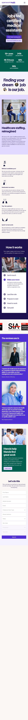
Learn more (8, 468)
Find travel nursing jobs (14, 37)
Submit (14, 537)
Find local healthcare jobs (14, 40)
